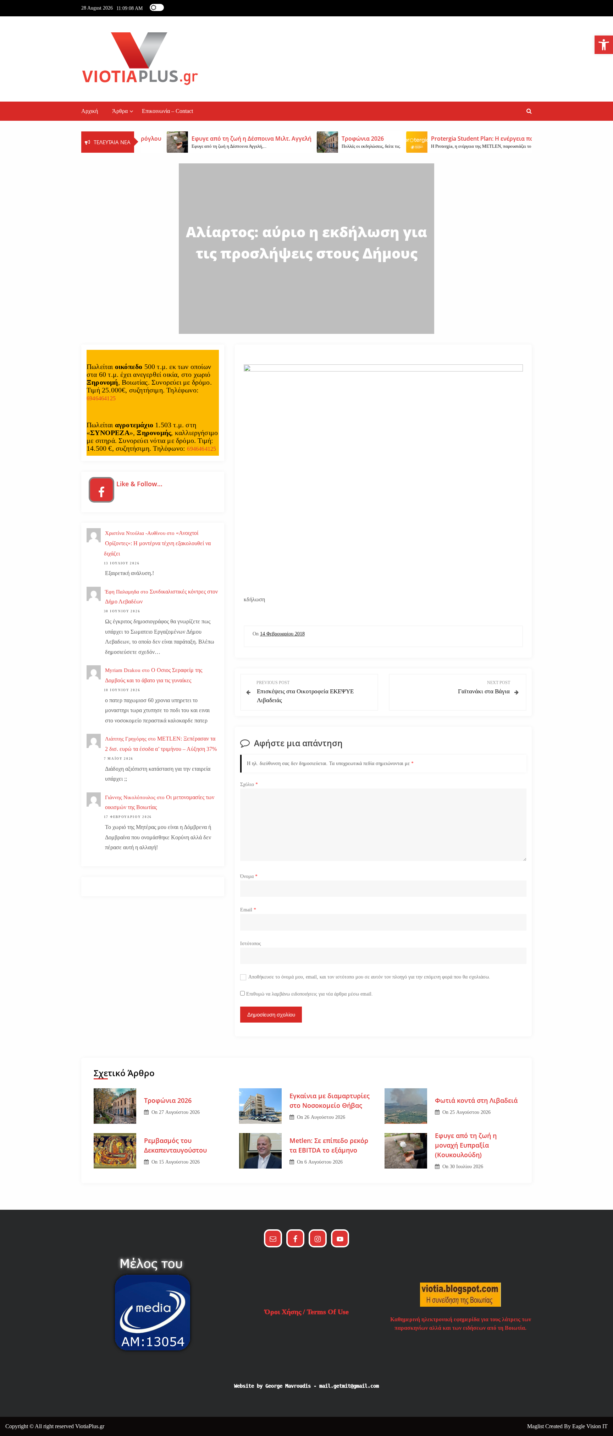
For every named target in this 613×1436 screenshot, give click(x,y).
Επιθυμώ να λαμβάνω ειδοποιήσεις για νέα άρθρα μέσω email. (309, 994)
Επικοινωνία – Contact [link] (167, 111)
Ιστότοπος (250, 943)
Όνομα (249, 876)
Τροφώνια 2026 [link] (168, 1100)
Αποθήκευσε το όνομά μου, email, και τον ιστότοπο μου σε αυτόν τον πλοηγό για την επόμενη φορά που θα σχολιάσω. (369, 977)
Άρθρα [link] (120, 111)
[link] (604, 45)
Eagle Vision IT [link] (590, 1426)
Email (248, 909)
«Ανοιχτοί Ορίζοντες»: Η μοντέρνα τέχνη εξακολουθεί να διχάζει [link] (157, 543)
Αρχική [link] (89, 111)
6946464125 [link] (101, 398)
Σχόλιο (249, 784)
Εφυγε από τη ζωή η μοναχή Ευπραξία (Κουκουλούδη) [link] (466, 1145)
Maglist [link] (536, 1426)
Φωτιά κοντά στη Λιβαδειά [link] (476, 1100)
